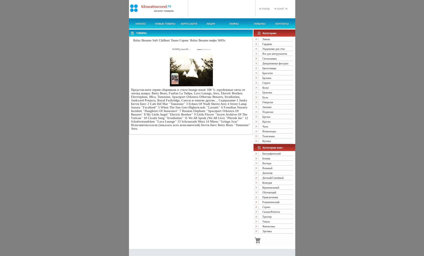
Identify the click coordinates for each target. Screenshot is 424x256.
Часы (265, 126)
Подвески (267, 112)
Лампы (266, 39)
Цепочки (267, 92)
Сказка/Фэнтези (271, 211)
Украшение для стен (273, 48)
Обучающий (269, 192)
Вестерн (266, 163)
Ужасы (266, 221)
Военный (267, 168)
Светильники (269, 58)
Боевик (266, 158)
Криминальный (270, 187)
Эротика (267, 231)
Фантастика (268, 226)
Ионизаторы (269, 131)
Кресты (266, 121)
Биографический (271, 153)
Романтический (270, 202)
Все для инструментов (274, 53)
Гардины (267, 44)
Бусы (265, 97)
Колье (265, 87)
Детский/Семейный (273, 177)
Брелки (266, 116)
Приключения (270, 197)
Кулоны (266, 141)
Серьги (266, 82)
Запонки (266, 107)
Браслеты (267, 73)
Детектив (267, 173)
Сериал (266, 207)
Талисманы (268, 136)
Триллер (267, 216)
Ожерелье (267, 102)
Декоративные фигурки (275, 63)
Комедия (267, 182)
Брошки (266, 78)
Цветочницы (269, 68)
